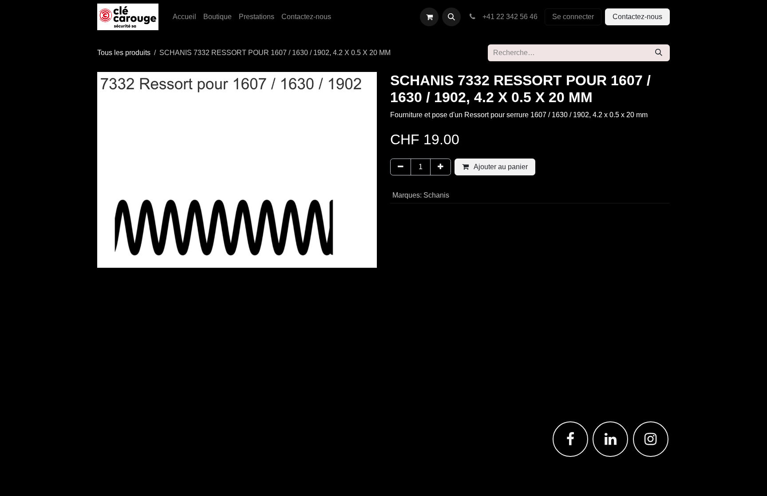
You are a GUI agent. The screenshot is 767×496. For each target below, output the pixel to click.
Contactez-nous (637, 16)
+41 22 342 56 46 (508, 16)
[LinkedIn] (610, 439)
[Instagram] (650, 439)
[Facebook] (570, 439)
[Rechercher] (659, 52)
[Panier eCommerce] (429, 17)
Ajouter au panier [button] (500, 167)
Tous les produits (123, 52)
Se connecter (573, 16)
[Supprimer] (400, 167)
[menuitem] (184, 17)
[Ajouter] (440, 167)
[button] (451, 17)
